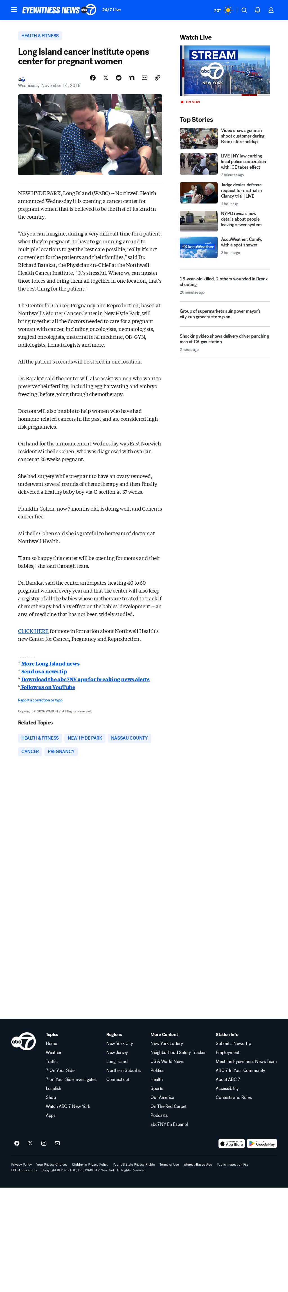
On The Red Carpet (168, 1106)
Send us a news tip (44, 671)
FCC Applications (24, 1170)
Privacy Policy (21, 1164)
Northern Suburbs (123, 1070)
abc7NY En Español (169, 1124)
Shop (51, 1097)
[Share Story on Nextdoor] (131, 78)
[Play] (225, 70)
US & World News (167, 1061)
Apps (50, 1115)
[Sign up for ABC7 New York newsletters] (57, 1143)
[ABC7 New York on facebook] (16, 1143)
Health (156, 1079)
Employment (227, 1052)
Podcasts (158, 1115)
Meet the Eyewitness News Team (246, 1061)
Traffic (52, 1061)
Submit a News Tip (233, 1043)
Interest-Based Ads (197, 1164)
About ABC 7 (228, 1079)
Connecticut (117, 1079)
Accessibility (227, 1088)
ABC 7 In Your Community (240, 1070)
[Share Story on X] (106, 78)
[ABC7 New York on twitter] (30, 1143)
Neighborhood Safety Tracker (178, 1052)
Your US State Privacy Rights (134, 1164)
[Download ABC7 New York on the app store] (231, 1143)
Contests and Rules (233, 1097)
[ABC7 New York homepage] (59, 10)
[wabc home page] (23, 1041)
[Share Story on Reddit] (118, 78)
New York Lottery (166, 1043)
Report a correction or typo (40, 700)
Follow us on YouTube (47, 686)
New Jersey (117, 1052)
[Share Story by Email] (144, 78)
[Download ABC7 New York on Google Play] (262, 1143)
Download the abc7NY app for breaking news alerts (85, 679)
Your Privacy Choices (52, 1164)
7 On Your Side (60, 1070)
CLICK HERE (33, 630)
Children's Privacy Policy (90, 1164)
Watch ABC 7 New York (68, 1106)
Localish (53, 1088)
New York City (119, 1043)
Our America (162, 1097)
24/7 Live (111, 10)
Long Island (116, 1061)
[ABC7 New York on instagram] (44, 1143)
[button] (14, 9)
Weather (54, 1052)
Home (51, 1043)
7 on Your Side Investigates (71, 1079)
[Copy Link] (157, 78)
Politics (157, 1070)
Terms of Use (169, 1164)
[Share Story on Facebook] (93, 78)
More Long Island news (50, 663)
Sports (156, 1088)
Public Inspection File (232, 1164)
